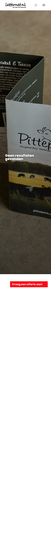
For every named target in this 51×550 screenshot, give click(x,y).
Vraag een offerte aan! (27, 284)
